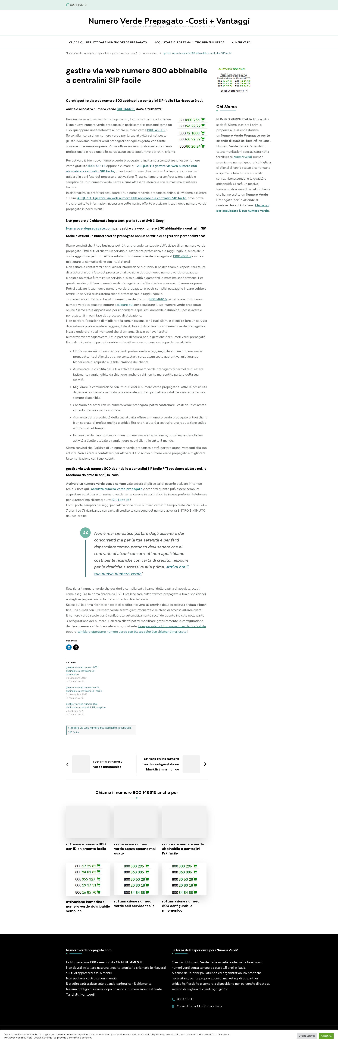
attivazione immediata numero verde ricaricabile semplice (88, 906)
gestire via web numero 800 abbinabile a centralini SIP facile (99, 730)
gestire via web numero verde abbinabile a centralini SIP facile (84, 689)
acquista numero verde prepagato (116, 489)
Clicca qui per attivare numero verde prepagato (108, 42)
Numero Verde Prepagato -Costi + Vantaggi (169, 21)
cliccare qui (125, 305)
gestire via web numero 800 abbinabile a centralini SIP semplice (86, 705)
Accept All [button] (326, 1035)
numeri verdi (242, 157)
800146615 (125, 109)
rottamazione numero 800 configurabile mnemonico (180, 906)
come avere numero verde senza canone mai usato (135, 849)
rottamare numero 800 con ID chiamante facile (86, 846)
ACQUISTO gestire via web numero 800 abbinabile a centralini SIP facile (131, 198)
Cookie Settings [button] (307, 1035)
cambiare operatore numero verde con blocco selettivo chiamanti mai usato (131, 632)
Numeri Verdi (241, 42)
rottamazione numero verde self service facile (134, 903)
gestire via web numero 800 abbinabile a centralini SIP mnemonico (81, 671)
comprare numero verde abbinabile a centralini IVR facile (183, 849)
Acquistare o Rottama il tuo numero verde (189, 42)
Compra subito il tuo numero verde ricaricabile (172, 626)
